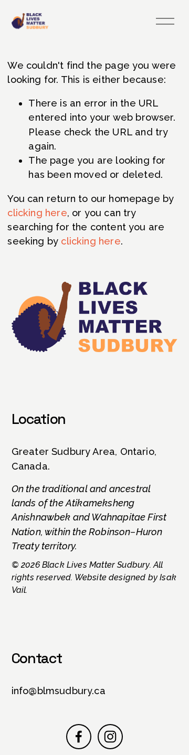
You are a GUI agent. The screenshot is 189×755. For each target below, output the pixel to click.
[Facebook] (78, 736)
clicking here (37, 212)
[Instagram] (110, 736)
